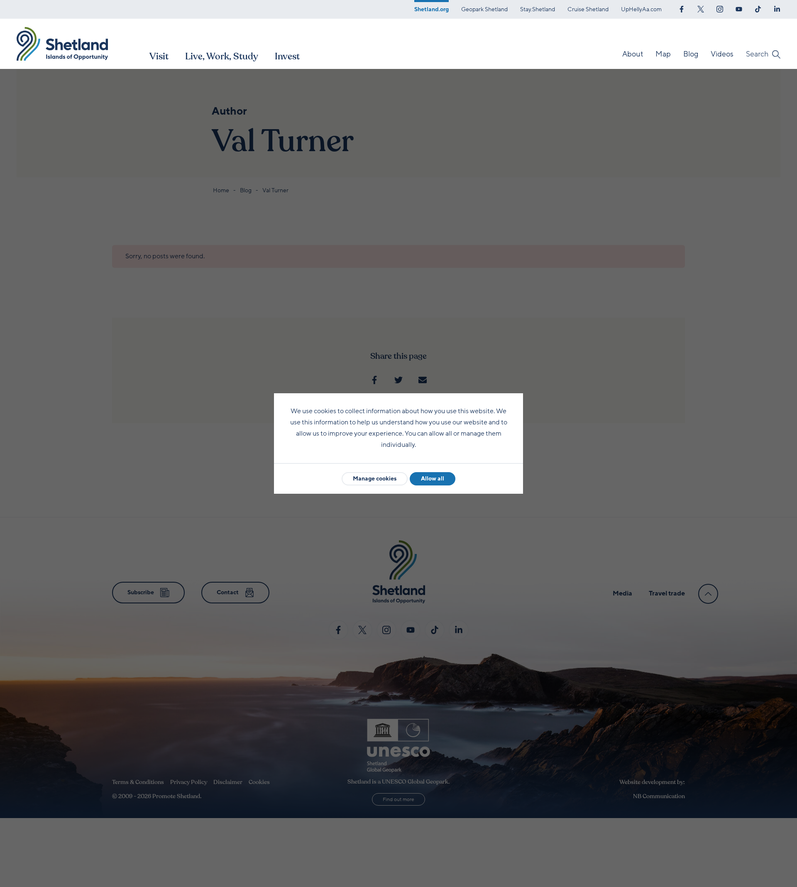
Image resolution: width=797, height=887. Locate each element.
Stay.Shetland (537, 9)
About (632, 54)
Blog (690, 54)
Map (663, 54)
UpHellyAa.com (641, 9)
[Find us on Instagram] (719, 8)
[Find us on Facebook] (681, 8)
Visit (159, 56)
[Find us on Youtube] (739, 8)
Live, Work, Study (221, 56)
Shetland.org (431, 9)
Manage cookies (374, 479)
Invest (287, 56)
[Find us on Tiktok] (758, 8)
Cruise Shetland (588, 9)
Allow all (432, 479)
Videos (722, 54)
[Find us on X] (700, 8)
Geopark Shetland (484, 9)
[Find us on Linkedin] (777, 8)
